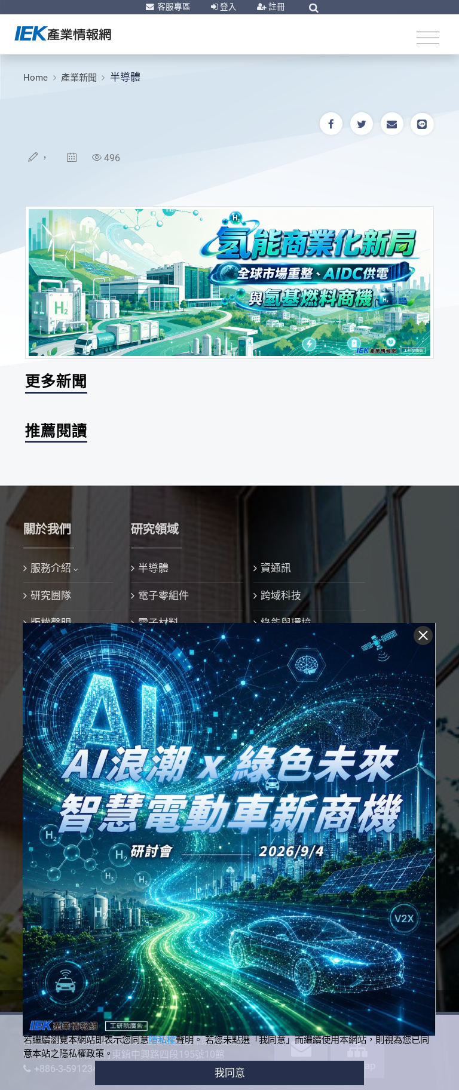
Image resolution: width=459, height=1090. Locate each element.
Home (35, 77)
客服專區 (173, 6)
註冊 (276, 6)
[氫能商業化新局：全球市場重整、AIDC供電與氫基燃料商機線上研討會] (229, 281)
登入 (227, 6)
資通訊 (276, 568)
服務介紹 (50, 568)
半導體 (125, 77)
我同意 (230, 1073)
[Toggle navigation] (428, 37)
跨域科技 (281, 595)
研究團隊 (50, 595)
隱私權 (162, 1039)
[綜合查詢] (314, 8)
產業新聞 (79, 77)
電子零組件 (163, 595)
